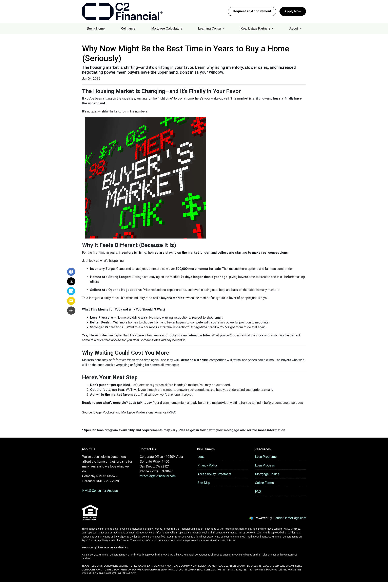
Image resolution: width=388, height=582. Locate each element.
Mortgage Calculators (166, 28)
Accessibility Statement (214, 474)
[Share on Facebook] (71, 272)
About (294, 28)
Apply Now (292, 11)
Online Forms (264, 483)
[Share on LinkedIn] (71, 291)
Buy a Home (96, 28)
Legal (201, 457)
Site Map (203, 483)
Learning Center (210, 28)
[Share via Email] (71, 301)
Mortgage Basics (267, 474)
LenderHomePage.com (290, 518)
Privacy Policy (207, 465)
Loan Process (265, 465)
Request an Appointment (252, 11)
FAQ (258, 491)
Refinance (128, 28)
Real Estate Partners (255, 28)
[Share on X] (71, 281)
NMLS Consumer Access (100, 491)
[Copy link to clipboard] (71, 310)
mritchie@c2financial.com (158, 476)
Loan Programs (266, 457)
